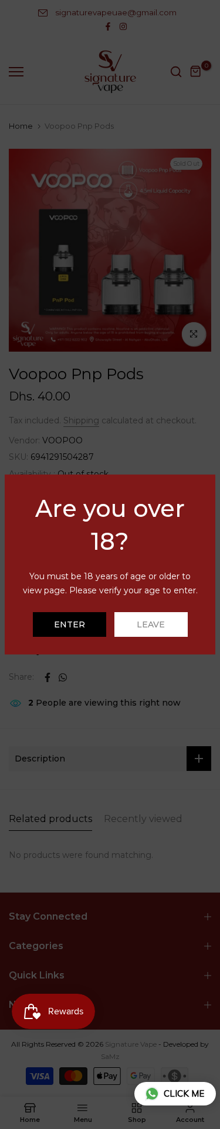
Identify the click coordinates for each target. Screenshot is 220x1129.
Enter (69, 624)
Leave (151, 624)
